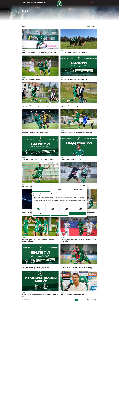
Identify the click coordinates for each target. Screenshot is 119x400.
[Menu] (24, 2)
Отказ (41, 213)
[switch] (52, 209)
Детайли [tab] (59, 189)
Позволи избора (59, 213)
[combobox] (91, 2)
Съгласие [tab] (41, 189)
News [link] (26, 8)
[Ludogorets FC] (59, 3)
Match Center (40, 2)
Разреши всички (77, 213)
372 (92, 299)
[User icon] (95, 2)
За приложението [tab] (78, 189)
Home (23, 8)
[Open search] (88, 2)
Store (32, 2)
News (35, 2)
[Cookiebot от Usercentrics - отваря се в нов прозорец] (80, 185)
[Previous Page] (96, 300)
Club (45, 2)
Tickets (28, 2)
